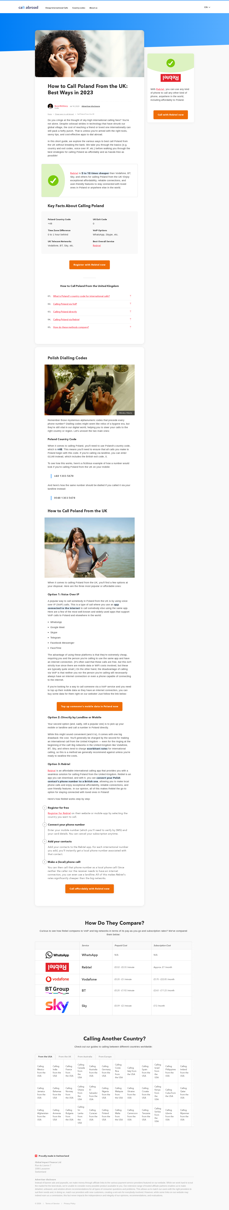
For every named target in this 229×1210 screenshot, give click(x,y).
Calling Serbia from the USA (158, 1115)
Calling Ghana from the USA (81, 1093)
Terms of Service (52, 1203)
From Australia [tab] (85, 1056)
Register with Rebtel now (90, 264)
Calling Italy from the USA (131, 1071)
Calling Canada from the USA (81, 1071)
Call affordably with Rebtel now (90, 888)
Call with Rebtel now (171, 114)
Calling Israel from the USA (158, 1071)
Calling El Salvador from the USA (93, 1093)
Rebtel (74, 173)
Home (50, 114)
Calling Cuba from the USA (170, 1093)
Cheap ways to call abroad (64, 114)
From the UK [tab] (65, 1056)
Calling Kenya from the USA (158, 1093)
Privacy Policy (69, 1203)
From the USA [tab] (45, 1056)
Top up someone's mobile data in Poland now (89, 706)
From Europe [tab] (105, 1056)
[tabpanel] (114, 1093)
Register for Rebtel (59, 813)
